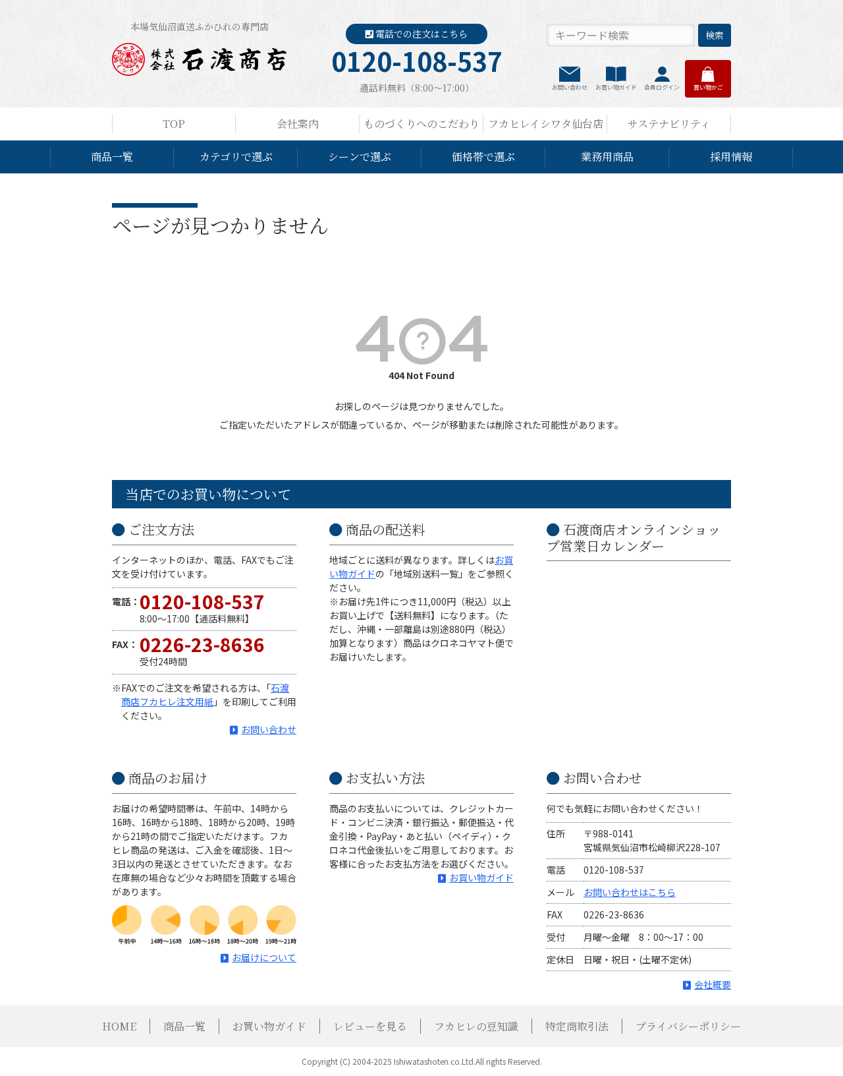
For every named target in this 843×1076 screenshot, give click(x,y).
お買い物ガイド (616, 87)
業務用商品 (607, 156)
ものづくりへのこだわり (421, 123)
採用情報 (731, 156)
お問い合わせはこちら (630, 892)
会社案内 (298, 123)
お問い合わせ (569, 87)
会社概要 (712, 984)
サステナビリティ (669, 123)
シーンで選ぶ (359, 156)
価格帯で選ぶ (483, 156)
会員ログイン (662, 87)
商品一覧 (112, 156)
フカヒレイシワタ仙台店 (545, 123)
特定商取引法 (577, 1026)
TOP (174, 123)
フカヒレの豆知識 (476, 1026)
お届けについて (264, 957)
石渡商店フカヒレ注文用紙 (205, 694)
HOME (119, 1026)
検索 (714, 35)
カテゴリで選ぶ (236, 156)
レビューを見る (370, 1026)
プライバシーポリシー (688, 1026)
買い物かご (708, 87)
